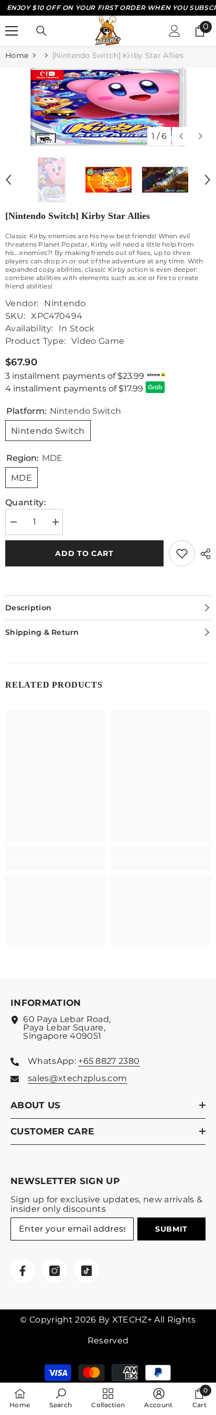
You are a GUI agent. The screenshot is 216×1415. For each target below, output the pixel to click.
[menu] (11, 31)
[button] (181, 136)
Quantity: (25, 502)
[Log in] (174, 31)
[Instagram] (54, 1271)
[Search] (41, 31)
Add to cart (84, 553)
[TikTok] (86, 1271)
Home (16, 55)
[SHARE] (203, 553)
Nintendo (65, 303)
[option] (108, 107)
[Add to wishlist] (182, 553)
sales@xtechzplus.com (77, 1078)
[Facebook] (22, 1271)
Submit (171, 1229)
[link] (55, 864)
